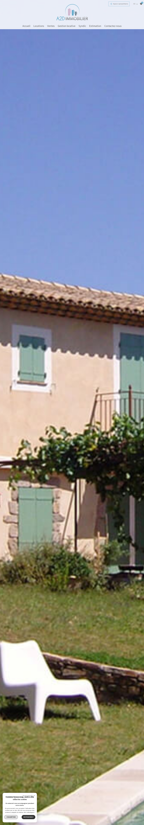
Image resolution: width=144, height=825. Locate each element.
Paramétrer (11, 817)
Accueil (26, 26)
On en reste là (27, 795)
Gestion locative (66, 26)
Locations (38, 26)
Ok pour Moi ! (28, 817)
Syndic (82, 26)
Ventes (51, 26)
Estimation (95, 26)
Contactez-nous (113, 26)
